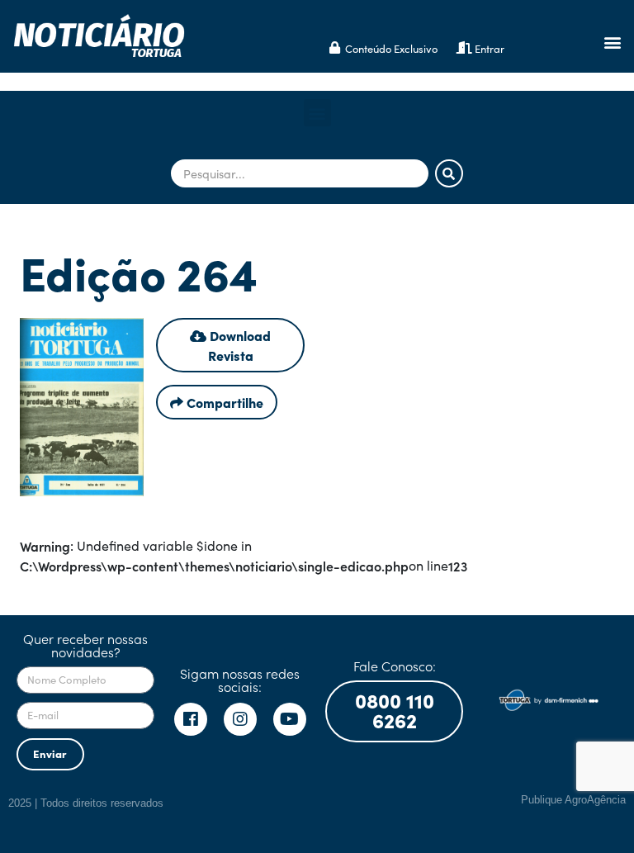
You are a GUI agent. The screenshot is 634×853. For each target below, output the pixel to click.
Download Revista (238, 345)
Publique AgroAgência (573, 800)
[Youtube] (289, 719)
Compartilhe (223, 402)
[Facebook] (190, 719)
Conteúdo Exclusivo (391, 48)
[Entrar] (464, 47)
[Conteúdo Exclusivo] (335, 47)
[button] (612, 42)
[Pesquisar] (449, 173)
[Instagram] (240, 719)
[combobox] (299, 173)
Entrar (489, 48)
